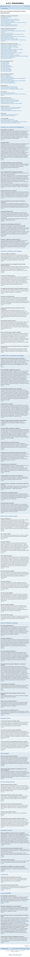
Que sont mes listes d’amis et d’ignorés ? (8, 92)
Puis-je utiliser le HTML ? (5, 63)
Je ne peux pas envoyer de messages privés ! (9, 86)
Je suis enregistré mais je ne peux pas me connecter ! (10, 20)
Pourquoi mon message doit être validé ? (8, 57)
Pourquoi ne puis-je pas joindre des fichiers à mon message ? (11, 52)
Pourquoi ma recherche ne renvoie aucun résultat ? (10, 100)
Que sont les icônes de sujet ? (6, 71)
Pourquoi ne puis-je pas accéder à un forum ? (9, 51)
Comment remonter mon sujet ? (6, 58)
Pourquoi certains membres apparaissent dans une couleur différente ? (13, 80)
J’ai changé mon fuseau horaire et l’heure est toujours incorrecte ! (12, 34)
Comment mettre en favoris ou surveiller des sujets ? (10, 108)
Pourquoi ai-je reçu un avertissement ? (7, 53)
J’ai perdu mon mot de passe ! (6, 23)
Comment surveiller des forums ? (6, 109)
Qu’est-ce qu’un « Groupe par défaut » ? (8, 81)
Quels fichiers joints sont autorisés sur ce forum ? (9, 114)
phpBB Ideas (5, 909)
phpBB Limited (5, 898)
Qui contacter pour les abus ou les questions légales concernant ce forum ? (14, 121)
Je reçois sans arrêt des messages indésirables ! (9, 87)
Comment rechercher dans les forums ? (8, 98)
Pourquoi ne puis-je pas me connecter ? (8, 21)
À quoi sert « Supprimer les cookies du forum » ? (9, 25)
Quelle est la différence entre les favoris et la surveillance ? (11, 107)
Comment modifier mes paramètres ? (7, 29)
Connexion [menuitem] (27, 6)
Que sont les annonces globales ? (7, 66)
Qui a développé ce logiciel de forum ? (7, 119)
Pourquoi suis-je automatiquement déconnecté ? (9, 24)
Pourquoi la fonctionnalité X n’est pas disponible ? (9, 120)
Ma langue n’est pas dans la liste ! (7, 35)
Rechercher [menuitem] (28, 8)
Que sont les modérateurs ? (6, 76)
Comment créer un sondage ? (6, 48)
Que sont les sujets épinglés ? (6, 68)
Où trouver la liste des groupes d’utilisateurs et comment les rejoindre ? (13, 78)
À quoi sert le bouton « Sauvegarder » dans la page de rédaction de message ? (15, 56)
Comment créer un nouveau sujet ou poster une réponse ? (11, 44)
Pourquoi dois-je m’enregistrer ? (6, 16)
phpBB (9, 303)
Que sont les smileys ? (5, 64)
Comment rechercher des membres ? (7, 102)
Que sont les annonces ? (5, 67)
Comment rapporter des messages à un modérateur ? (10, 54)
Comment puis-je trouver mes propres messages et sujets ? (11, 103)
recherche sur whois (21, 920)
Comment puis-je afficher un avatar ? (7, 37)
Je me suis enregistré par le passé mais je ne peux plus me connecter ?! (13, 22)
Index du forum (5, 948)
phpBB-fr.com (17, 951)
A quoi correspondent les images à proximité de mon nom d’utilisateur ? (13, 36)
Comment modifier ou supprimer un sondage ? (9, 50)
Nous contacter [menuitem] (16, 948)
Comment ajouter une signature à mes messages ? (10, 47)
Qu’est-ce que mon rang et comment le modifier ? (9, 38)
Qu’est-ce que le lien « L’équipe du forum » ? (8, 82)
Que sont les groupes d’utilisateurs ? (7, 77)
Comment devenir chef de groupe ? (7, 79)
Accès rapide (4, 6)
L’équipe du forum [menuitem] (23, 948)
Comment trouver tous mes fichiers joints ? (8, 115)
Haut (3, 139)
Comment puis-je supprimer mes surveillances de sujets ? (11, 110)
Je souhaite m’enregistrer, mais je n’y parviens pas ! (10, 19)
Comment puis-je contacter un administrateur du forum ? (11, 122)
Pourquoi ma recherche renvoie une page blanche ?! (10, 101)
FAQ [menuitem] (9, 6)
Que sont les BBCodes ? (5, 62)
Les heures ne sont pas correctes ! (7, 33)
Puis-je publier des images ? (6, 65)
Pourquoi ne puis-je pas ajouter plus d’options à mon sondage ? (12, 49)
